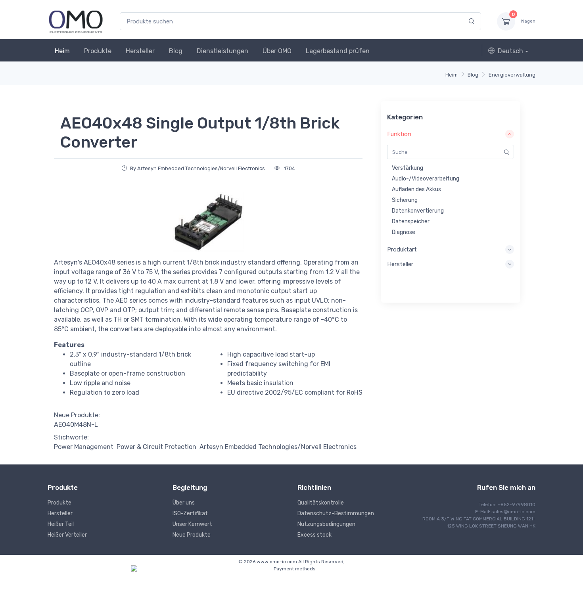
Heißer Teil (61, 524)
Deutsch (510, 51)
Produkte (97, 51)
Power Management (83, 447)
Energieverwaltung (512, 75)
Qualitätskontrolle (320, 502)
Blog (175, 51)
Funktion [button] (399, 134)
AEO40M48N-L (76, 424)
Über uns (184, 502)
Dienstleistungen (222, 51)
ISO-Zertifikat (190, 513)
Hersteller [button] (400, 264)
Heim (62, 51)
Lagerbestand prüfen (338, 51)
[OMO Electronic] (76, 21)
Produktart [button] (402, 249)
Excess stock (314, 534)
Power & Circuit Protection (156, 447)
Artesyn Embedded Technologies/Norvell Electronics (278, 447)
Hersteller (140, 51)
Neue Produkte (192, 534)
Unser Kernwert (192, 524)
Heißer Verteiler (67, 534)
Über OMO (277, 51)
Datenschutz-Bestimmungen (335, 513)
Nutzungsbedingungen (326, 524)
